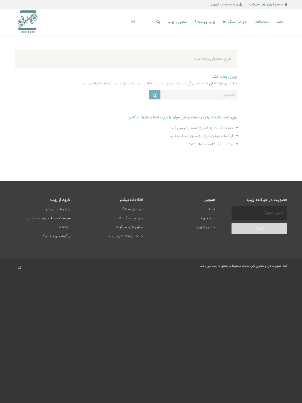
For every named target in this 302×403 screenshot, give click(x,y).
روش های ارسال (58, 209)
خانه (212, 209)
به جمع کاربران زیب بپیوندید (265, 4)
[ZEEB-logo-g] (28, 22)
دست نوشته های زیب (126, 236)
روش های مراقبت (129, 227)
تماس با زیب (205, 227)
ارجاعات (64, 227)
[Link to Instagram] (133, 21)
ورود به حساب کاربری (224, 4)
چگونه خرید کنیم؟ (56, 236)
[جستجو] (158, 22)
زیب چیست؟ (132, 209)
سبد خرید (207, 218)
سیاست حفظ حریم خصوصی (48, 218)
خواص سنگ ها (131, 218)
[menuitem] (266, 4)
